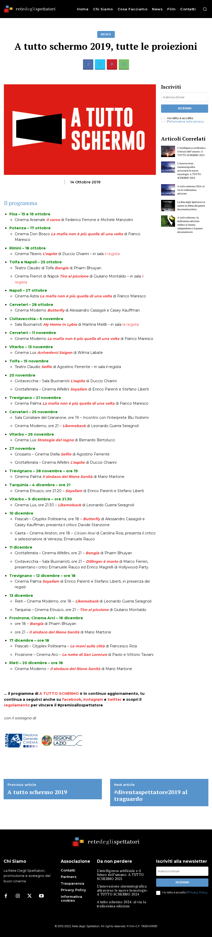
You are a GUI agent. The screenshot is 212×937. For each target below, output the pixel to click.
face (66, 699)
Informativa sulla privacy (186, 121)
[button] (204, 9)
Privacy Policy (197, 892)
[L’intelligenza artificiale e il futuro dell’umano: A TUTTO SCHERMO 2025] (168, 151)
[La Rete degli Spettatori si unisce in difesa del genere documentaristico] (168, 205)
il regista (112, 253)
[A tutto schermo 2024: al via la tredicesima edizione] (168, 189)
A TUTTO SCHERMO (59, 693)
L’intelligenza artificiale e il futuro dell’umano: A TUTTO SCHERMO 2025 (191, 151)
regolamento (17, 705)
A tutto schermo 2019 (37, 792)
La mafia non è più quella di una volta (87, 234)
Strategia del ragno (55, 440)
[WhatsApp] (124, 64)
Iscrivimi (184, 108)
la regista (131, 324)
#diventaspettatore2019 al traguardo (150, 795)
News (106, 34)
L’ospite (50, 253)
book (76, 699)
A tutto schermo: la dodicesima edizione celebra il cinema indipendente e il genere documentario (190, 225)
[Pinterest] (112, 64)
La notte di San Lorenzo (84, 654)
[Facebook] (88, 64)
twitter (115, 699)
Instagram (93, 699)
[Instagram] (17, 896)
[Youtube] (41, 896)
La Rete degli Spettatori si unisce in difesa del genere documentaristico (191, 205)
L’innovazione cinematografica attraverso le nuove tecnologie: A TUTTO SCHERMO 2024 (189, 171)
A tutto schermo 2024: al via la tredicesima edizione (191, 190)
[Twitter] (100, 64)
